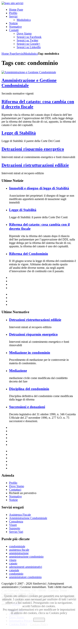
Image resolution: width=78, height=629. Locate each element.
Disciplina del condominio (29, 389)
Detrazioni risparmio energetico (33, 149)
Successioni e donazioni (27, 407)
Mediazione (18, 371)
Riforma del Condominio (28, 254)
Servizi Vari (16, 531)
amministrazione (19, 553)
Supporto (14, 528)
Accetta (39, 619)
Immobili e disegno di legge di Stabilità (39, 188)
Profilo (13, 482)
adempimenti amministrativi (25, 566)
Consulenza (16, 521)
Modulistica (31, 53)
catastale (14, 570)
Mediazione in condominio (29, 353)
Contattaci (15, 489)
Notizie (13, 499)
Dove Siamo (16, 486)
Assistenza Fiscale (20, 514)
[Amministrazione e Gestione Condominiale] (29, 72)
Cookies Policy (39, 624)
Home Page (9, 53)
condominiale (17, 546)
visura (12, 560)
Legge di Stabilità (19, 132)
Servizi (20, 53)
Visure (13, 525)
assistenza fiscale (19, 549)
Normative (15, 496)
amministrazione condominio (26, 556)
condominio (16, 573)
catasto (13, 563)
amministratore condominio (25, 577)
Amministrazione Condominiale (28, 518)
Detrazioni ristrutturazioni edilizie (35, 165)
